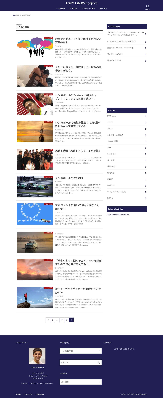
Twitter (18, 394)
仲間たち (110, 173)
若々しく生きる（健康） (117, 192)
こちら (128, 349)
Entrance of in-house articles (118, 214)
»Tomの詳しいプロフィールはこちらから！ (37, 383)
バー (109, 148)
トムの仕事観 (60, 8)
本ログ (110, 179)
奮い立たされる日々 (115, 54)
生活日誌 (110, 185)
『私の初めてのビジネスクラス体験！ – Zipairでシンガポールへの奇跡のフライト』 (125, 34)
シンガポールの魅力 (88, 8)
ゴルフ (110, 129)
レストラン (111, 154)
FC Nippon (73, 8)
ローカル (110, 160)
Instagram (40, 394)
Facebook (28, 394)
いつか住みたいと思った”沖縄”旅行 (121, 41)
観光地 (110, 198)
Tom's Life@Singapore (82, 3)
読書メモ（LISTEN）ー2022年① (120, 48)
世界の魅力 (103, 8)
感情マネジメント (114, 60)
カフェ (110, 122)
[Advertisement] (127, 85)
